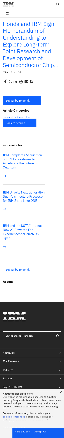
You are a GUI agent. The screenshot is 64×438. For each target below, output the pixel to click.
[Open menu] (7, 13)
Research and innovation (16, 117)
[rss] (31, 81)
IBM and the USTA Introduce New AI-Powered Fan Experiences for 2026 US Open (23, 232)
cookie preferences (14, 416)
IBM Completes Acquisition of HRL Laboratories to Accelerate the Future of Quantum (22, 161)
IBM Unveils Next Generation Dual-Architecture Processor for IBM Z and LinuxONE (24, 196)
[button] (22, 100)
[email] (26, 81)
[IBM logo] (10, 4)
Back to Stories (15, 123)
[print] (20, 81)
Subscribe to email (18, 100)
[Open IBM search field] (58, 4)
